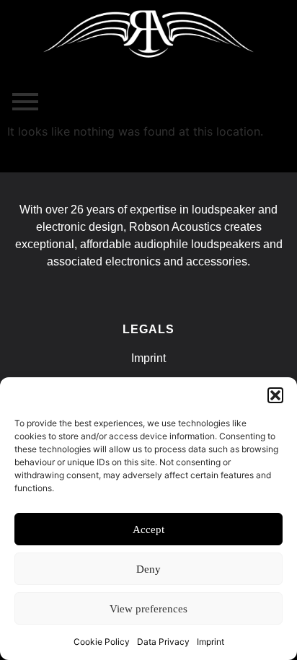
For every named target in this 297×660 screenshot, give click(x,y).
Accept (148, 529)
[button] (275, 395)
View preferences (148, 609)
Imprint (210, 641)
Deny (148, 569)
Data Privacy (163, 641)
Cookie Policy (102, 641)
